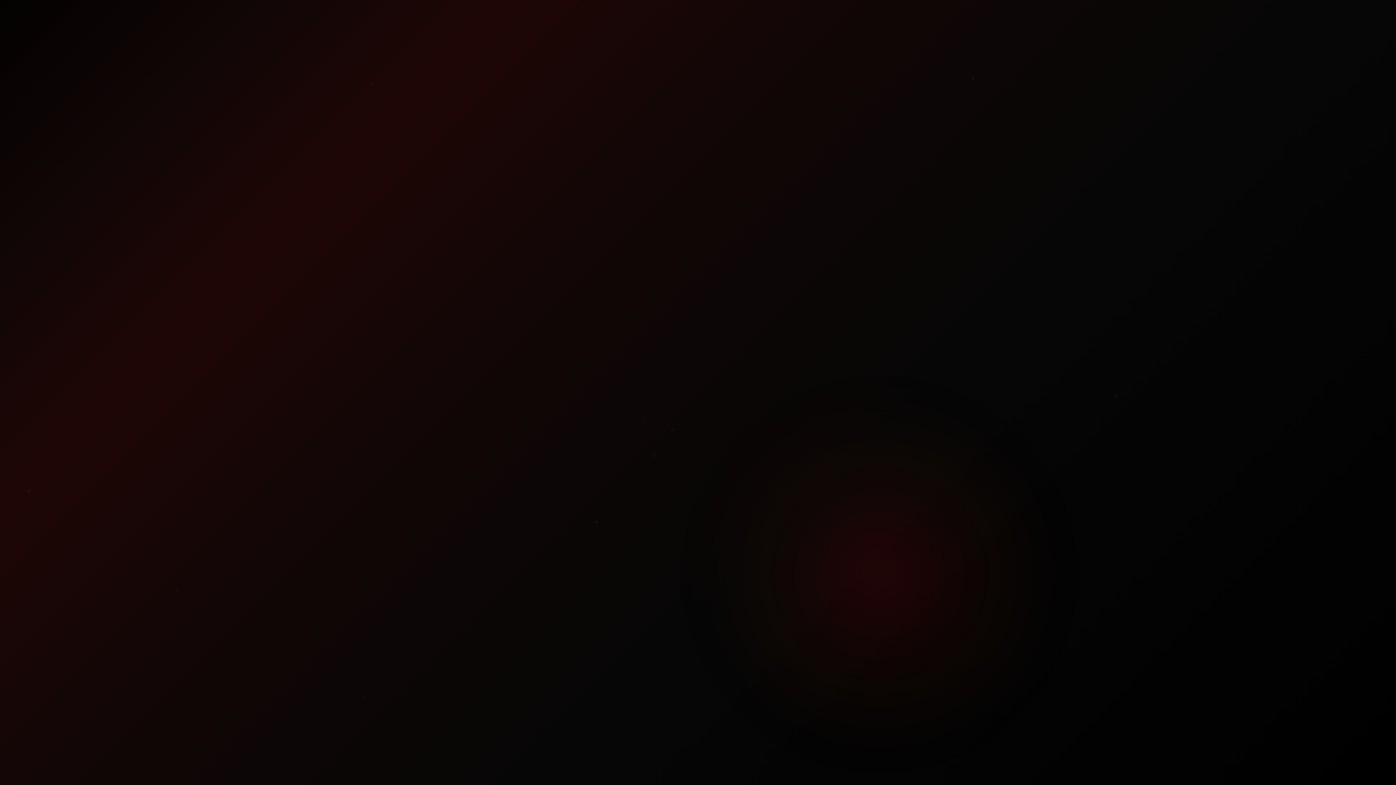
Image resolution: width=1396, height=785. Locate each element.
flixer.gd (652, 396)
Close (698, 430)
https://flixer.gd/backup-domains (716, 404)
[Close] (757, 348)
